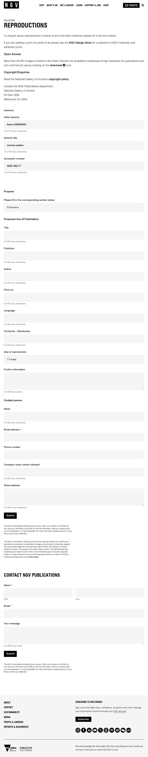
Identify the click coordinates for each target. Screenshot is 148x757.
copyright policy (59, 79)
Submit (10, 515)
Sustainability (12, 712)
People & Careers (13, 722)
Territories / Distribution (17, 331)
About (7, 703)
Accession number (14, 159)
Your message (12, 623)
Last (77, 599)
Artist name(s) (12, 117)
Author (7, 269)
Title (6, 228)
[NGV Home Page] (11, 5)
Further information (14, 369)
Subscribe (83, 719)
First (6, 599)
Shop (106, 5)
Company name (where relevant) (22, 465)
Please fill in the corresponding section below (29, 200)
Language (9, 310)
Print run (9, 290)
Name (7, 409)
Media (7, 717)
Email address (13, 430)
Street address (12, 485)
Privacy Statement (20, 534)
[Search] (142, 5)
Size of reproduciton (15, 352)
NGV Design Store (80, 43)
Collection (9, 20)
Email (8, 606)
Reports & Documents (16, 727)
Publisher (9, 248)
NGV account (119, 711)
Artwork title (10, 138)
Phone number (12, 447)
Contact (8, 707)
